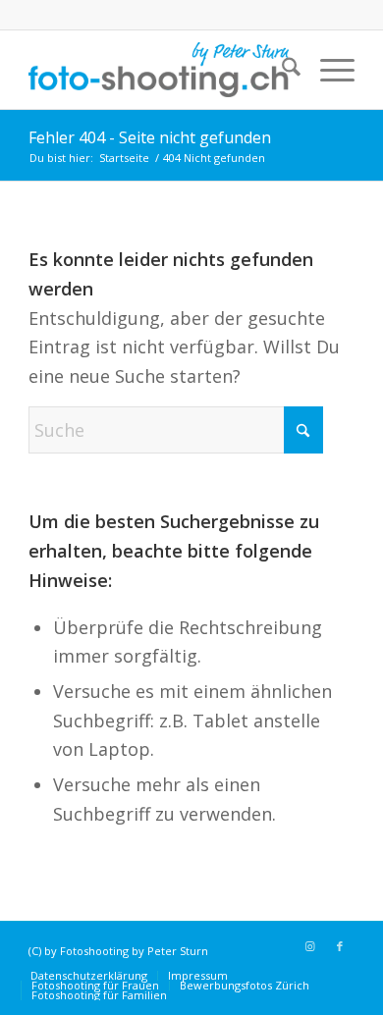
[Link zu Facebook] (340, 946)
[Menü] (328, 69)
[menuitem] (281, 69)
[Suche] (281, 69)
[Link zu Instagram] (310, 946)
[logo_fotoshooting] (158, 69)
